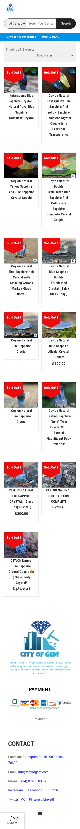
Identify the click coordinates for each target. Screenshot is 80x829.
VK (23, 799)
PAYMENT (40, 689)
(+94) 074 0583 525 (33, 781)
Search (66, 23)
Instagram (15, 790)
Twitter (13, 799)
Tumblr (53, 790)
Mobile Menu (50, 36)
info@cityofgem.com (33, 772)
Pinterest (35, 799)
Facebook (35, 790)
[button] (40, 813)
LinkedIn (49, 799)
